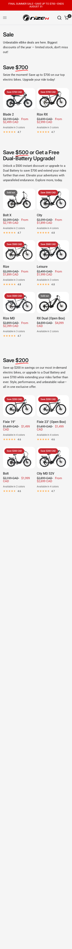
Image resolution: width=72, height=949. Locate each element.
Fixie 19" (9, 422)
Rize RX (42, 114)
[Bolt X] (19, 199)
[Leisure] (53, 251)
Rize (6, 267)
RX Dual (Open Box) (51, 318)
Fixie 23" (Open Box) (51, 422)
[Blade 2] (19, 98)
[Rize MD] (19, 302)
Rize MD (9, 318)
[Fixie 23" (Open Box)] (53, 406)
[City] (53, 199)
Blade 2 (8, 114)
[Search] (59, 18)
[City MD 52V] (53, 457)
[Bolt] (19, 457)
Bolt (6, 473)
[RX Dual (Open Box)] (53, 302)
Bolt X (7, 215)
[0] (66, 18)
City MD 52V (45, 473)
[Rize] (19, 251)
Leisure (42, 267)
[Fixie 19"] (19, 406)
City (39, 215)
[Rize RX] (53, 98)
